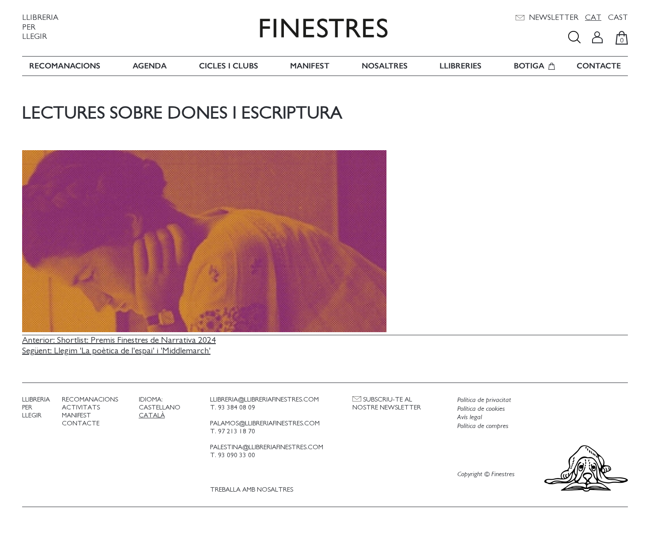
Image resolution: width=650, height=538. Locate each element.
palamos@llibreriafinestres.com (265, 423)
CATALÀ (152, 415)
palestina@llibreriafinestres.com (266, 447)
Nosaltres (385, 66)
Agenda (150, 66)
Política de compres (483, 425)
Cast (618, 18)
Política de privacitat (484, 399)
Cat (593, 18)
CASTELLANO (159, 407)
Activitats (81, 407)
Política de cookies (481, 408)
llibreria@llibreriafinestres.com (264, 399)
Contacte (599, 66)
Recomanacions (64, 66)
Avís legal (469, 417)
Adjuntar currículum (330, 375)
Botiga (529, 66)
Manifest (309, 66)
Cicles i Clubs (228, 66)
